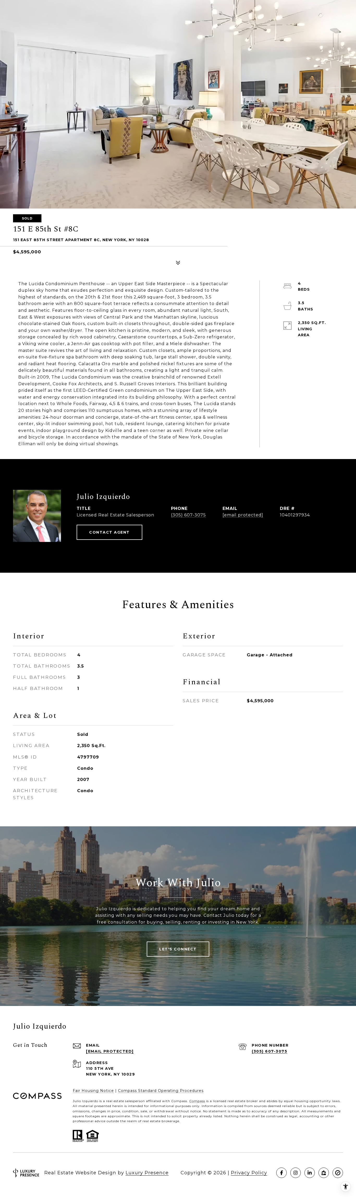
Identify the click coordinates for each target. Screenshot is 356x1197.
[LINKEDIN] (309, 1173)
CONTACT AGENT (109, 532)
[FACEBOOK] (281, 1173)
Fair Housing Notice (93, 1090)
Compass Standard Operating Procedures (161, 1090)
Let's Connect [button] (178, 949)
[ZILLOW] (323, 1173)
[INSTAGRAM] (295, 1173)
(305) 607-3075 (188, 514)
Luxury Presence (147, 1173)
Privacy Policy (249, 1173)
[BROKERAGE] (338, 1173)
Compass (197, 1101)
